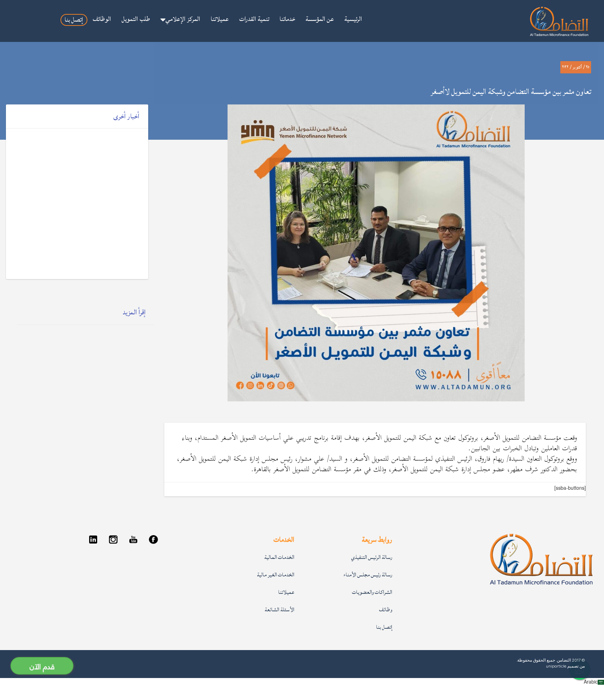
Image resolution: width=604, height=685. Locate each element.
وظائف (385, 609)
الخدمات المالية (279, 557)
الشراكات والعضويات (372, 592)
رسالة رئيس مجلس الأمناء (368, 574)
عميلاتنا (286, 592)
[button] (180, 20)
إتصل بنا (384, 627)
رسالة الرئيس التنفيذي (371, 557)
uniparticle (556, 666)
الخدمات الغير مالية (275, 574)
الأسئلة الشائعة (279, 609)
